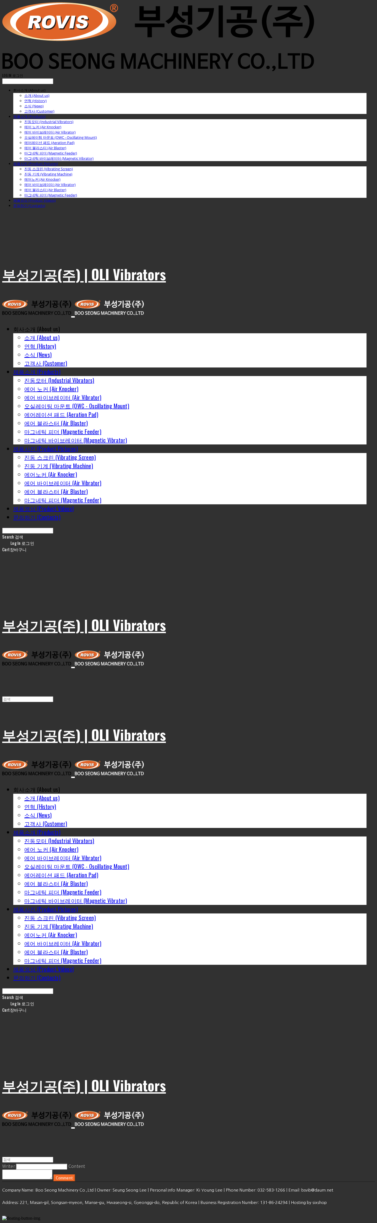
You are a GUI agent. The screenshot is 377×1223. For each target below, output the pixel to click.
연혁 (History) (35, 100)
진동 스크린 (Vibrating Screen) (48, 168)
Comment (64, 1178)
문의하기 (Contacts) (29, 205)
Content (76, 1166)
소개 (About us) (36, 95)
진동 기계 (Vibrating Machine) (48, 174)
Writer (8, 1166)
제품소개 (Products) (29, 116)
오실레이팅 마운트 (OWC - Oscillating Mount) (60, 137)
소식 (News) (34, 105)
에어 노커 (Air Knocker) (42, 126)
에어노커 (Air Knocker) (42, 179)
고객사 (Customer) (39, 111)
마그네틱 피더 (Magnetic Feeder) (50, 153)
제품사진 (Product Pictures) (35, 163)
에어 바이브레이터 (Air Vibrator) (50, 132)
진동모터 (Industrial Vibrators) (48, 121)
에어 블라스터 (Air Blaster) (45, 147)
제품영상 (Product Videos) (34, 200)
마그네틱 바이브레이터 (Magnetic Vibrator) (59, 158)
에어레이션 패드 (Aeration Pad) (49, 142)
